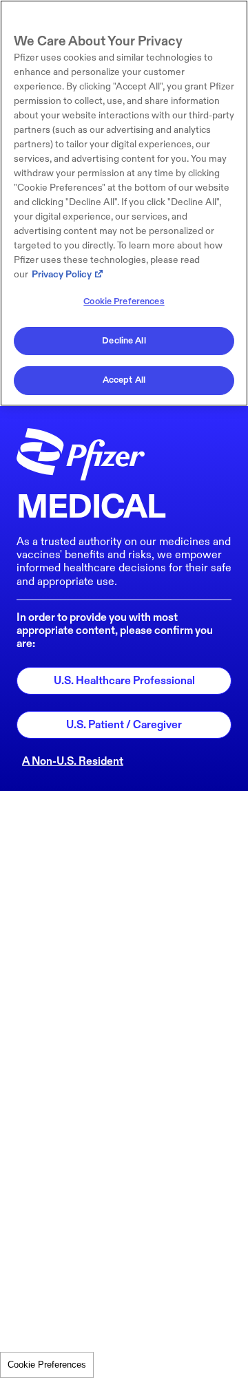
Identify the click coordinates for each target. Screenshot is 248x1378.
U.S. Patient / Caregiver (124, 725)
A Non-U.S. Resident (72, 761)
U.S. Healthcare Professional (124, 681)
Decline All (123, 341)
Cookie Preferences (47, 1364)
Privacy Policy (62, 274)
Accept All (124, 380)
